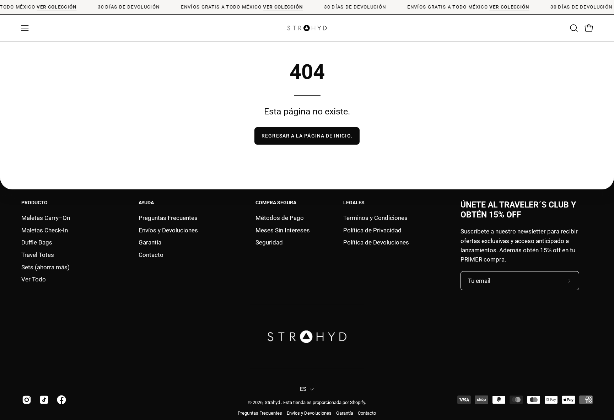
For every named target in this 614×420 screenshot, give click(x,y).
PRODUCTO (34, 202)
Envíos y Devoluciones (168, 229)
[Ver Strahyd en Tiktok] (43, 399)
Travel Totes (37, 254)
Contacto (151, 254)
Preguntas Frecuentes (168, 217)
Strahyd (273, 402)
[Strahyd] (307, 28)
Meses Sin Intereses (282, 229)
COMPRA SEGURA (275, 202)
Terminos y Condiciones (375, 217)
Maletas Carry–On (45, 217)
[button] (573, 28)
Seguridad (269, 242)
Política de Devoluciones (376, 242)
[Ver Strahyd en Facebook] (60, 399)
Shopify (357, 402)
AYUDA (146, 202)
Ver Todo (33, 279)
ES (303, 389)
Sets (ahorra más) (45, 266)
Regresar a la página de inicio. (307, 136)
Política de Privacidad (372, 229)
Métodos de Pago (279, 217)
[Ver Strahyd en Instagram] (25, 399)
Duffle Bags (36, 242)
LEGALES (354, 202)
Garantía (150, 242)
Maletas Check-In (44, 229)
